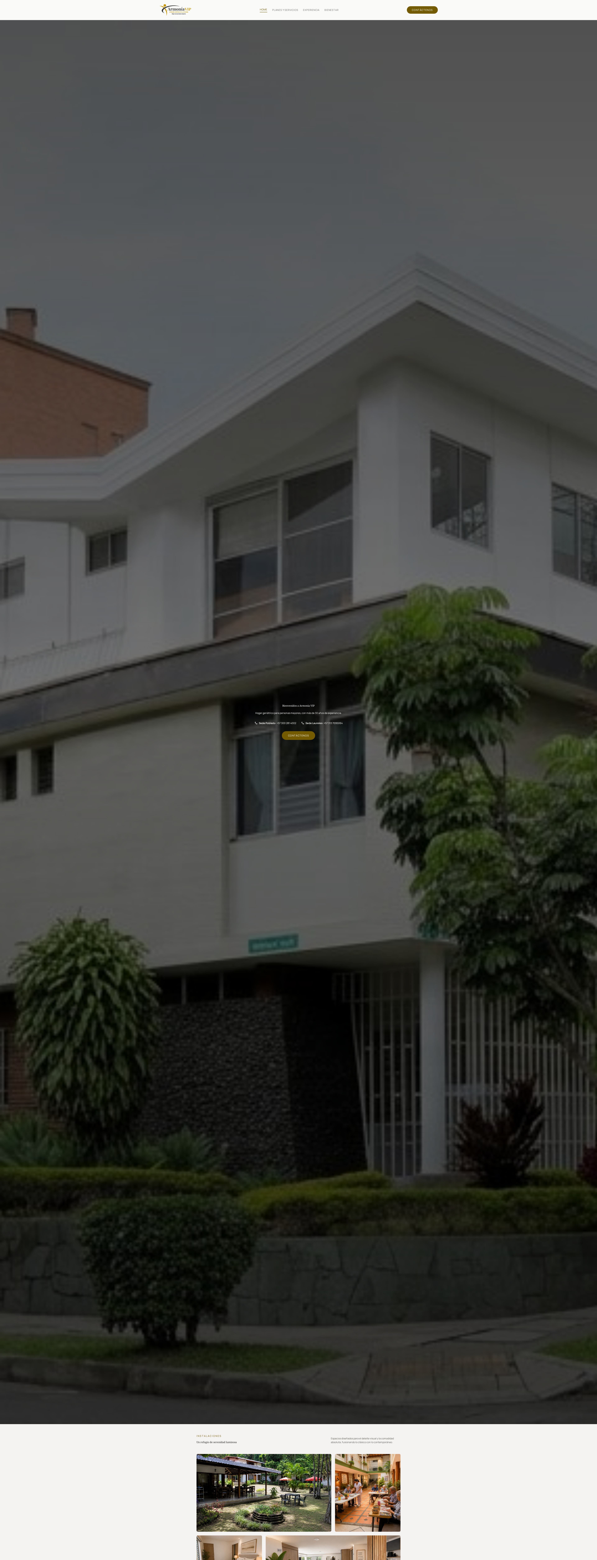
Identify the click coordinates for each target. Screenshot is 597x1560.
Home (263, 9)
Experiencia (311, 10)
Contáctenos (422, 10)
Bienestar (331, 10)
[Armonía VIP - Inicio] (175, 10)
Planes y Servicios (285, 10)
